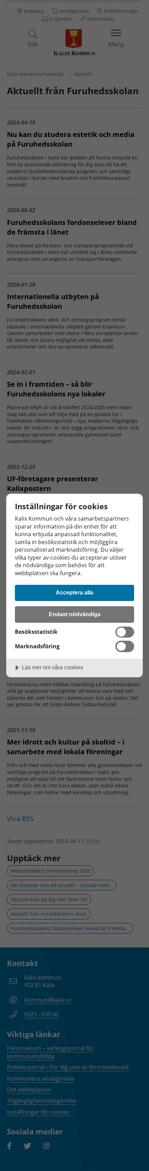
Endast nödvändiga (74, 614)
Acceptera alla (74, 592)
